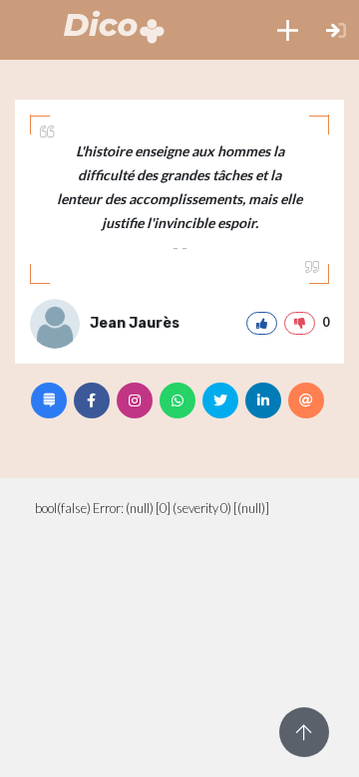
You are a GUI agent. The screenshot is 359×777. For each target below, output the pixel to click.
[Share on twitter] (220, 400)
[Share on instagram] (135, 400)
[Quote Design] (49, 400)
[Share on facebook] (92, 400)
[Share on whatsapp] (177, 400)
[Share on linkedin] (263, 400)
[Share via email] (306, 400)
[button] (287, 30)
